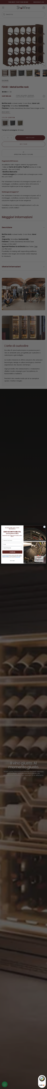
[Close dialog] (44, 527)
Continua (12, 552)
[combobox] (12, 547)
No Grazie (12, 561)
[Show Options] (21, 547)
